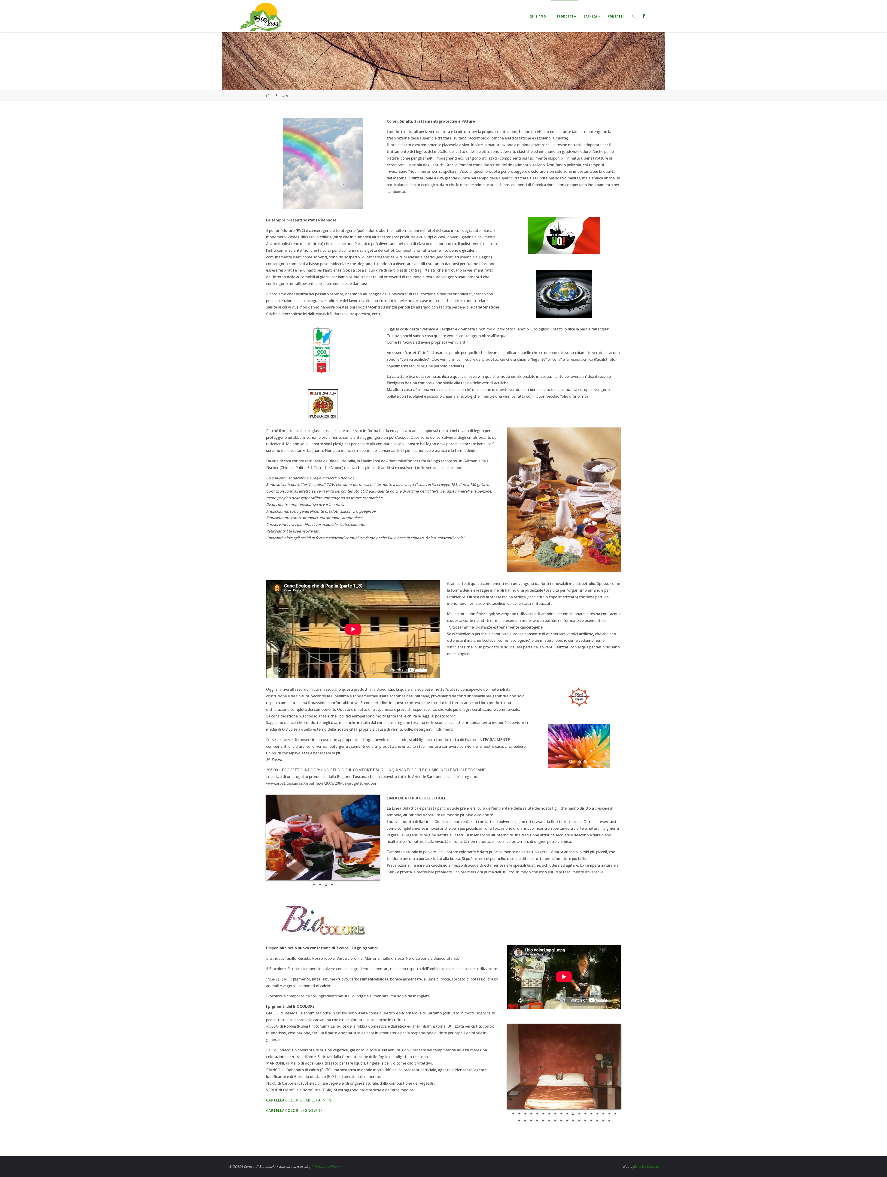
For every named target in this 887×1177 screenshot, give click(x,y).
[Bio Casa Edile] (262, 16)
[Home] (267, 95)
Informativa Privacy (326, 1159)
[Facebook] (643, 16)
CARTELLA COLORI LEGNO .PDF (294, 1103)
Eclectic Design (646, 1159)
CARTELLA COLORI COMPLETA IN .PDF (300, 1092)
